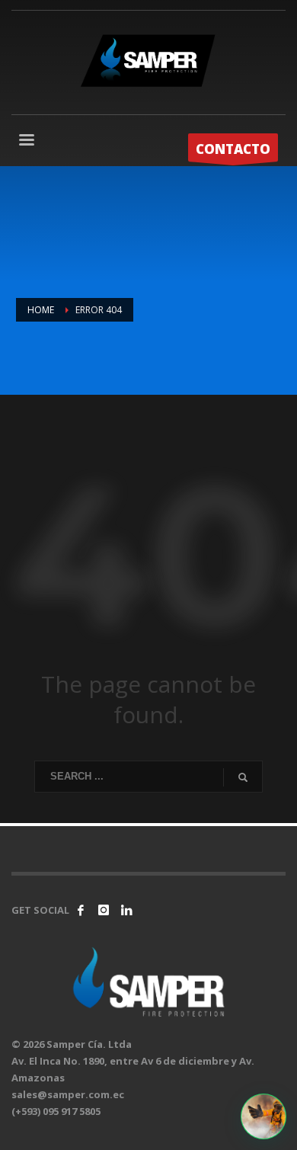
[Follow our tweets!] (103, 910)
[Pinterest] (126, 910)
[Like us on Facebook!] (80, 910)
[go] (243, 777)
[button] (263, 1116)
